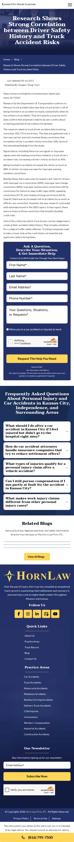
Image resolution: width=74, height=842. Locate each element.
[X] (28, 614)
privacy (23, 373)
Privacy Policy (21, 818)
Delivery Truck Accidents (38, 705)
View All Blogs (36, 556)
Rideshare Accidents (36, 693)
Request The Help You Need (37, 358)
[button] (37, 431)
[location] (46, 614)
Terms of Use (40, 818)
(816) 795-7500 (40, 837)
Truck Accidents (33, 682)
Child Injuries (32, 711)
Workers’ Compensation (38, 722)
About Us (31, 635)
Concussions (32, 717)
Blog (16, 59)
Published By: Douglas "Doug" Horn (22, 85)
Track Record (33, 647)
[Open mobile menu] (70, 4)
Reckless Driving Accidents (39, 699)
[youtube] (55, 614)
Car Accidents (32, 676)
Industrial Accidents (35, 728)
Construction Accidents (37, 734)
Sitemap (56, 818)
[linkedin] (37, 614)
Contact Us (31, 658)
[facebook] (19, 614)
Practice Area (33, 641)
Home (6, 59)
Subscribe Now (37, 776)
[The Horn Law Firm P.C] (19, 4)
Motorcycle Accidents (36, 688)
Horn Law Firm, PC (36, 811)
